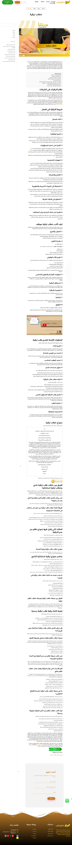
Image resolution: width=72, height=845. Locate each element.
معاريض (13, 37)
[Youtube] (13, 836)
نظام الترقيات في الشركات (56, 74)
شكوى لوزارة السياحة (11, 50)
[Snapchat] (17, 838)
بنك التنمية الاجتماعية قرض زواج (9, 61)
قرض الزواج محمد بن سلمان (9, 57)
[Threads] (15, 838)
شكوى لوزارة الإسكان (11, 49)
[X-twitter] (15, 836)
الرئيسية (43, 8)
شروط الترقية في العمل (56, 76)
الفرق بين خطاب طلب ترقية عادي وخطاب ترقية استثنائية (50, 81)
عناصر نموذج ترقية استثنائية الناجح (54, 84)
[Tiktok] (6, 836)
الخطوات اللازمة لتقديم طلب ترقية (54, 78)
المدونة (39, 8)
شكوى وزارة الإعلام (12, 52)
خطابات (34, 8)
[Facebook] (17, 836)
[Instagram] (10, 836)
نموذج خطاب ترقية (57, 80)
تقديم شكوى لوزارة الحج (10, 44)
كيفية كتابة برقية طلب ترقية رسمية (54, 85)
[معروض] (63, 2)
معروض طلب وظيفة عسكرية (56, 754)
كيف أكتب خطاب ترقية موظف (55, 77)
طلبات (14, 35)
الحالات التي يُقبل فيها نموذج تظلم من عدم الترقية (51, 83)
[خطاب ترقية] (44, 481)
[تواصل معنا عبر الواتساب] (67, 801)
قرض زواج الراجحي (11, 59)
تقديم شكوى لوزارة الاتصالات (10, 54)
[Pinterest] (8, 836)
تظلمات (13, 30)
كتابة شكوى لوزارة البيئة (10, 56)
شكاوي (14, 33)
